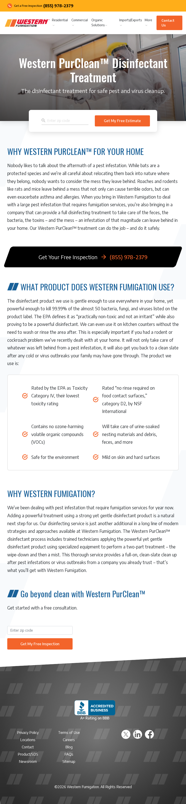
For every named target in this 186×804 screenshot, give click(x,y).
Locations (27, 740)
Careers (69, 740)
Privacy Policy (28, 732)
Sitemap (68, 761)
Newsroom (28, 761)
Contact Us (168, 22)
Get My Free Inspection (39, 644)
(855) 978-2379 (58, 6)
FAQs (68, 754)
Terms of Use (69, 732)
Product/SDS (28, 754)
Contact (28, 747)
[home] (27, 23)
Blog (69, 747)
